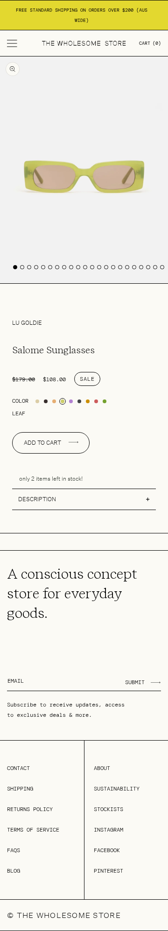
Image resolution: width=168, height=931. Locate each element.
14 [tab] (106, 267)
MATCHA (104, 401)
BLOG (13, 871)
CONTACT (18, 768)
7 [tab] (57, 267)
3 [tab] (29, 267)
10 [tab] (78, 267)
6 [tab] (50, 267)
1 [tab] (15, 267)
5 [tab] (43, 267)
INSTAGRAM (108, 829)
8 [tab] (64, 267)
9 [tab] (71, 267)
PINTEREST (108, 871)
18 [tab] (134, 267)
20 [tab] (148, 267)
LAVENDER (71, 401)
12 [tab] (92, 267)
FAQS (13, 850)
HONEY (88, 401)
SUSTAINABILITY (117, 788)
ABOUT (102, 768)
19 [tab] (141, 267)
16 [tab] (120, 267)
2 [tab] (22, 267)
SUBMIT (135, 682)
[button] (12, 43)
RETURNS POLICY (30, 809)
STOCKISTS (108, 809)
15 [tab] (113, 267)
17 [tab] (127, 267)
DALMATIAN (79, 401)
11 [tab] (85, 267)
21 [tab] (155, 267)
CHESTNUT (96, 401)
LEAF (62, 401)
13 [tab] (99, 267)
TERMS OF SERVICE (33, 829)
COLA (54, 401)
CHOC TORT (46, 401)
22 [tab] (162, 267)
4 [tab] (36, 267)
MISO (37, 401)
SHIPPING (20, 788)
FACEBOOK (107, 850)
